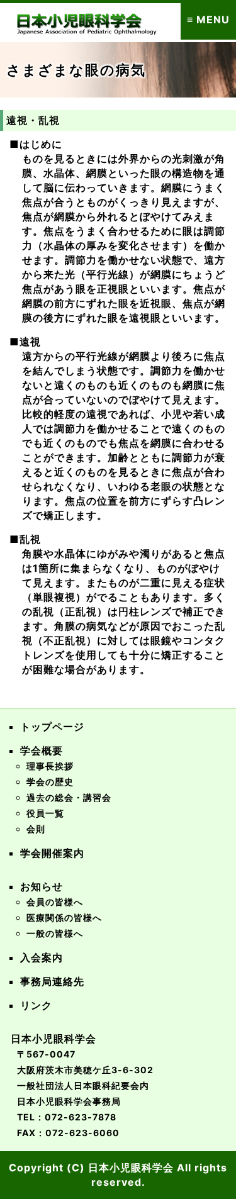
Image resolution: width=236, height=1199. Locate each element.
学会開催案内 (52, 853)
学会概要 (41, 750)
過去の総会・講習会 (68, 797)
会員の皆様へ (54, 901)
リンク (36, 1005)
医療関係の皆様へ (64, 917)
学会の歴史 (50, 781)
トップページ (52, 726)
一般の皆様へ (54, 933)
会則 (35, 828)
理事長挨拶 (50, 766)
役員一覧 (45, 813)
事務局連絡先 (52, 981)
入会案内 (41, 957)
